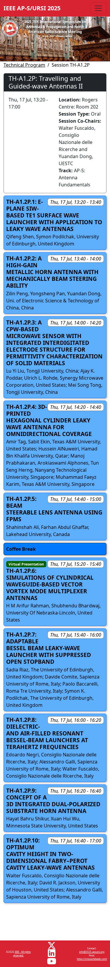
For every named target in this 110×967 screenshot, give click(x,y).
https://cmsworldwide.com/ (92, 959)
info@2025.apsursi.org (91, 951)
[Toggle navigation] (98, 8)
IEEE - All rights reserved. (22, 953)
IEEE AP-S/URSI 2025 (32, 8)
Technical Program (24, 65)
